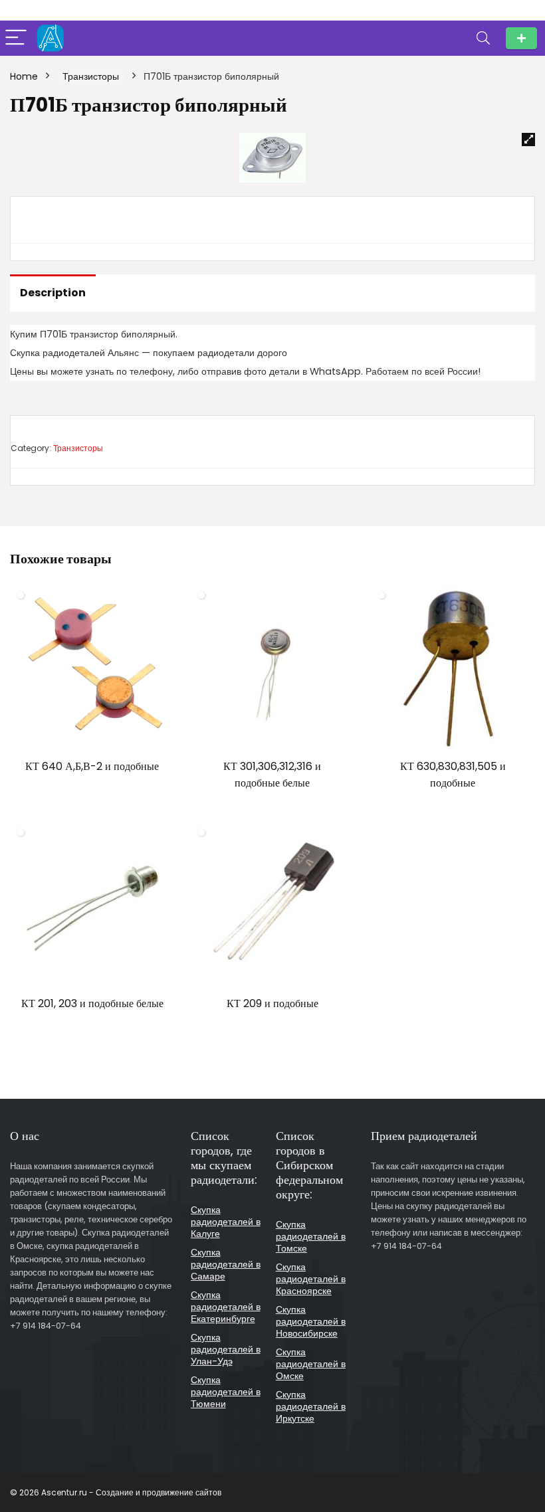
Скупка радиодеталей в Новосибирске (311, 1321)
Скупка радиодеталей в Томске (311, 1236)
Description (53, 292)
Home (24, 76)
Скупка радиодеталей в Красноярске (311, 1278)
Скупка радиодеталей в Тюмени (226, 1391)
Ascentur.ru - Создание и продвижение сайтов (131, 1492)
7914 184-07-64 (521, 38)
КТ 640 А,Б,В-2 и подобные (92, 766)
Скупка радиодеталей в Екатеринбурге (226, 1306)
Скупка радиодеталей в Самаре (226, 1264)
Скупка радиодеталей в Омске (311, 1363)
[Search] (483, 38)
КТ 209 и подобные (272, 1003)
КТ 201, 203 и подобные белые (92, 1003)
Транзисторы (90, 76)
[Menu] (16, 38)
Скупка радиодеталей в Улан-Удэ (226, 1349)
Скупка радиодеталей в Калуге (226, 1221)
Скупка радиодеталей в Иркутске (311, 1406)
